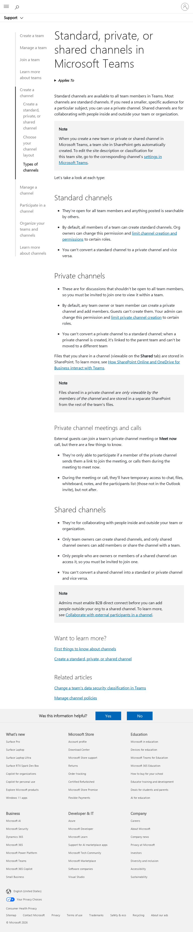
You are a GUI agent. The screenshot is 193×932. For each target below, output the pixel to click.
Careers (135, 821)
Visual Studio (76, 877)
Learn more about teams (30, 74)
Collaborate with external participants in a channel (109, 614)
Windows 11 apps (16, 798)
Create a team (32, 35)
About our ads (159, 915)
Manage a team (33, 47)
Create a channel (27, 92)
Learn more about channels (33, 250)
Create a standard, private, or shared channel (32, 115)
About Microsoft (140, 829)
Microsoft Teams (16, 861)
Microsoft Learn (77, 837)
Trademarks (96, 915)
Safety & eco (118, 915)
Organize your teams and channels (32, 229)
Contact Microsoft (34, 915)
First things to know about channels (85, 648)
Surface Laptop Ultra (18, 757)
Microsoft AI (13, 821)
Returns (73, 765)
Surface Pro (13, 741)
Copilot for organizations (21, 773)
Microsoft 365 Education (145, 765)
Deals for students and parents (149, 790)
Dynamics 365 (14, 837)
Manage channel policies (75, 697)
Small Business (15, 877)
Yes (108, 715)
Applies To (66, 80)
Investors (136, 853)
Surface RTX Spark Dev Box (22, 765)
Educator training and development (152, 782)
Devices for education (144, 749)
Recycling (138, 915)
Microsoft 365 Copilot (19, 869)
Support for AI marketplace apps (88, 845)
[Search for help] (17, 7)
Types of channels (30, 167)
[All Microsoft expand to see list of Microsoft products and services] (6, 7)
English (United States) (27, 891)
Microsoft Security (17, 829)
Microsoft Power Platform (21, 853)
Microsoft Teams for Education (149, 757)
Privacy (56, 915)
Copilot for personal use (20, 782)
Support (11, 17)
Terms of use (74, 915)
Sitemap (11, 915)
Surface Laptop (15, 749)
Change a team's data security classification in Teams (100, 687)
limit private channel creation (136, 317)
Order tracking (77, 773)
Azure (71, 821)
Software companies (80, 869)
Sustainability (139, 877)
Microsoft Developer (80, 829)
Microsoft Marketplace (82, 861)
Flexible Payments (79, 798)
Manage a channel (28, 190)
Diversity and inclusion (144, 861)
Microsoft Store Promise (83, 790)
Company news (140, 837)
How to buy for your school (147, 773)
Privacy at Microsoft (143, 845)
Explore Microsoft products (22, 790)
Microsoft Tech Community (84, 853)
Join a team (30, 59)
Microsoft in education (144, 741)
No (139, 715)
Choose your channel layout (30, 146)
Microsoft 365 (14, 845)
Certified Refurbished (81, 782)
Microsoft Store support (82, 757)
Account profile (77, 741)
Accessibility (138, 869)
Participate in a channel (32, 208)
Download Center (79, 749)
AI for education (140, 798)
